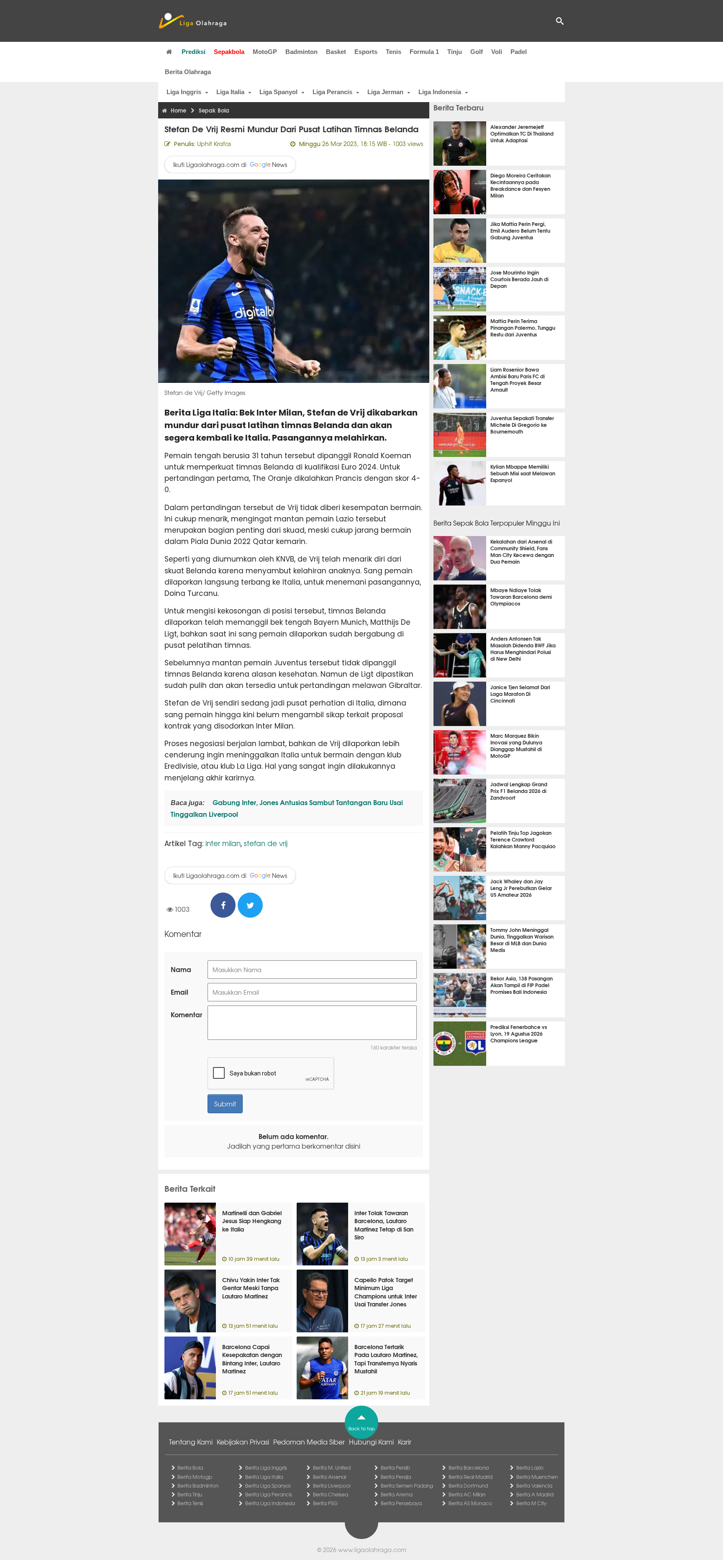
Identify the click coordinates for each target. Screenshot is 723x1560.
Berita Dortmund (468, 1485)
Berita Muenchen (537, 1476)
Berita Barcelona (469, 1467)
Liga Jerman (385, 91)
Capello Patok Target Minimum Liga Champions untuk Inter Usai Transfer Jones (385, 1292)
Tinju (454, 51)
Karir (404, 1442)
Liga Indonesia (439, 91)
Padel (518, 51)
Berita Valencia (534, 1485)
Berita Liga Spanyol (267, 1485)
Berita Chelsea (330, 1494)
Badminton (301, 51)
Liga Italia (230, 91)
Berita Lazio (530, 1467)
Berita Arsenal (329, 1476)
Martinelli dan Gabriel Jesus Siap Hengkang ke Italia (252, 1221)
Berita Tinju (189, 1494)
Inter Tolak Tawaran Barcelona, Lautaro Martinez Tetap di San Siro (383, 1225)
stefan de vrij (265, 843)
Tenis (393, 51)
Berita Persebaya (401, 1503)
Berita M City (531, 1503)
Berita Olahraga (188, 71)
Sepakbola (229, 51)
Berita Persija (396, 1476)
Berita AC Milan (467, 1494)
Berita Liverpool (331, 1485)
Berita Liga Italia (264, 1476)
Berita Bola (190, 1467)
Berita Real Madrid (470, 1476)
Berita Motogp (194, 1476)
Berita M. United (332, 1467)
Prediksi (193, 51)
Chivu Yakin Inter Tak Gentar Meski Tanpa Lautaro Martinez (251, 1288)
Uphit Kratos (214, 143)
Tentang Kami (191, 1442)
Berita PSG (325, 1503)
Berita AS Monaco (470, 1503)
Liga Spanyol (278, 91)
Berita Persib (395, 1467)
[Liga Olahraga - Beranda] (192, 21)
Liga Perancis (332, 91)
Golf (476, 51)
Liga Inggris (184, 91)
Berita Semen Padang (407, 1485)
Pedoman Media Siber (309, 1442)
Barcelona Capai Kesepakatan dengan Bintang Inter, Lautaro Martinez (252, 1359)
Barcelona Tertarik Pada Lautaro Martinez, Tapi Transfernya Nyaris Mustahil (386, 1359)
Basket (336, 51)
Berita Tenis (190, 1503)
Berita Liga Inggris (266, 1467)
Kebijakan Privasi (243, 1442)
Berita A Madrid (535, 1494)
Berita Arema (397, 1494)
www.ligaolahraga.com (372, 1549)
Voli (496, 51)
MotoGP (265, 51)
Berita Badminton (197, 1485)
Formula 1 (424, 51)
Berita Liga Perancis (268, 1494)
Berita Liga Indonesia (270, 1503)
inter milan (223, 843)
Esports (365, 51)
